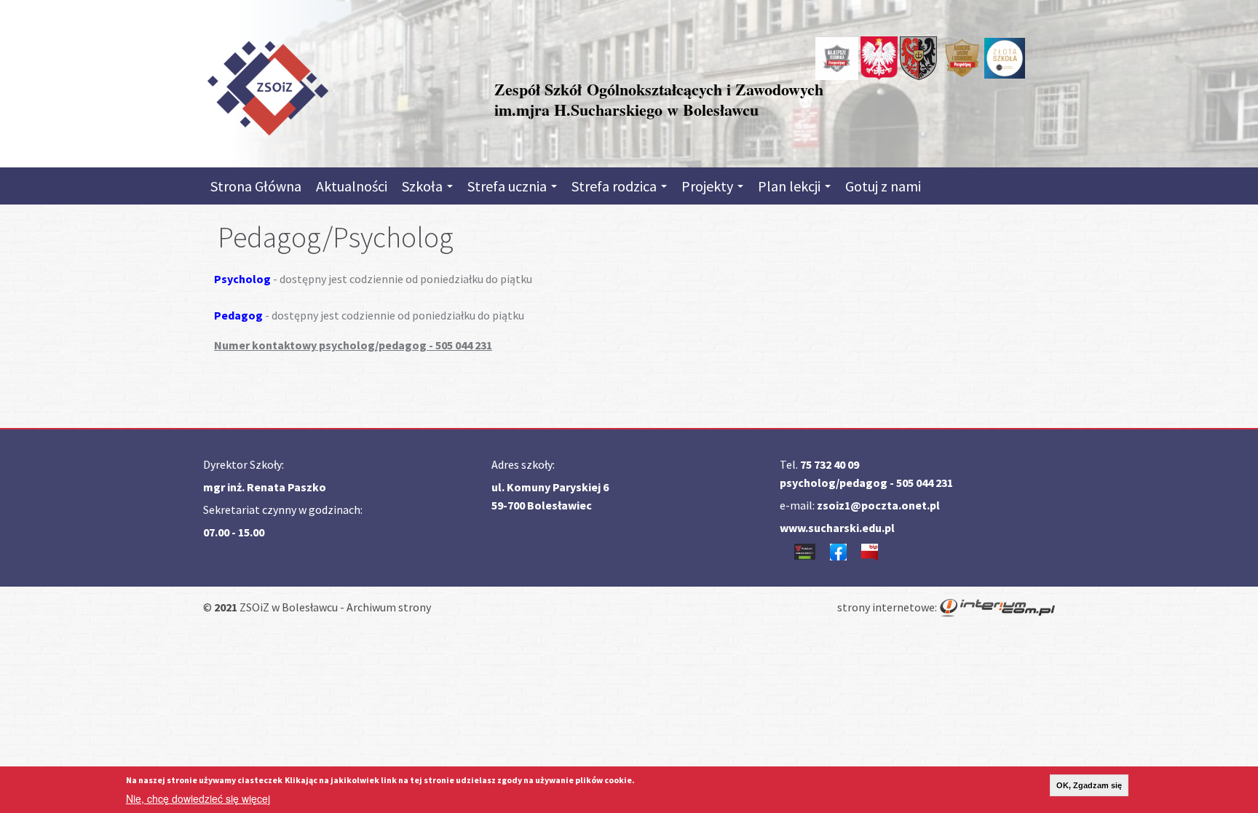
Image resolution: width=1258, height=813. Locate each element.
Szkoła (424, 186)
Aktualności (351, 186)
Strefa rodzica (615, 186)
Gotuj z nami (883, 186)
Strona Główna (255, 186)
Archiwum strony (389, 607)
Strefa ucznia (508, 186)
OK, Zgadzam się (1089, 785)
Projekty (708, 186)
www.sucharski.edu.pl (837, 527)
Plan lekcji (790, 186)
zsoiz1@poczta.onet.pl (878, 505)
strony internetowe (886, 607)
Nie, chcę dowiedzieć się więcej (198, 798)
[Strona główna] (267, 85)
